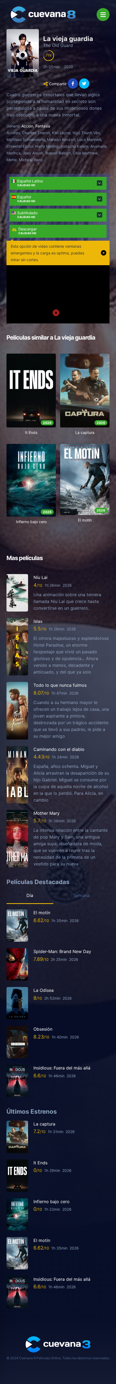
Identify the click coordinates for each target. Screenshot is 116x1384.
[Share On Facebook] (73, 83)
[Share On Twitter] (84, 83)
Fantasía (42, 126)
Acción (27, 126)
